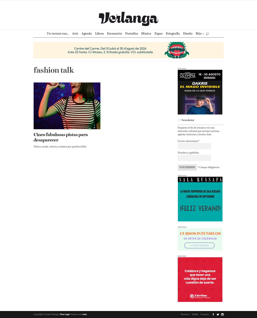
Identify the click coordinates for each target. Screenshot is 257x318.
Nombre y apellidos (188, 153)
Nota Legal (65, 314)
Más (199, 34)
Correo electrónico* (188, 141)
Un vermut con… (58, 34)
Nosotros (185, 314)
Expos (159, 34)
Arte (75, 34)
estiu (84, 314)
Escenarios (114, 34)
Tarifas (195, 314)
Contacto (204, 314)
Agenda (87, 34)
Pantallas (131, 34)
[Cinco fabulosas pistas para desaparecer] (67, 105)
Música (146, 34)
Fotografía (173, 34)
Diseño (187, 34)
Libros (99, 34)
